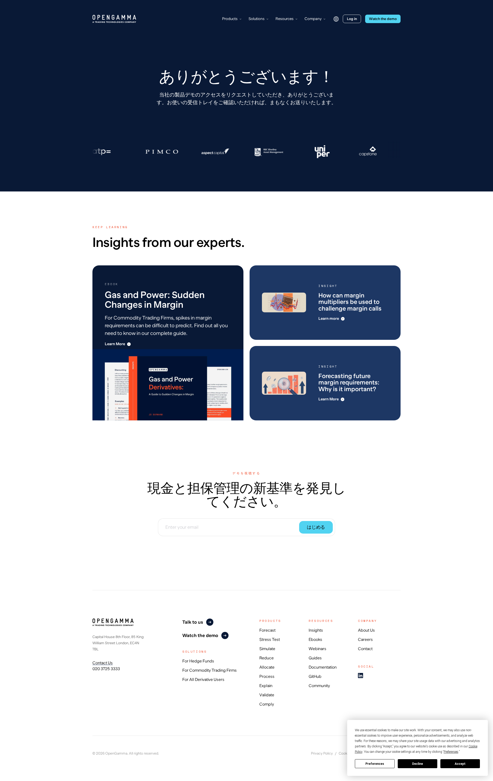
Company (313, 18)
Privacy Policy (322, 753)
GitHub (315, 676)
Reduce (266, 658)
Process (266, 676)
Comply (266, 704)
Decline (417, 764)
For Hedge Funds (198, 661)
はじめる (316, 527)
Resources (284, 18)
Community (319, 685)
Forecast (267, 630)
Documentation (323, 667)
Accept (460, 764)
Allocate (266, 667)
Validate (266, 695)
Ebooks (315, 639)
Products (230, 18)
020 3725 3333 (106, 669)
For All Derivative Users (203, 679)
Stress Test (269, 639)
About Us (366, 630)
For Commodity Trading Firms (209, 670)
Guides (315, 658)
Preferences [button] (451, 752)
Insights (316, 630)
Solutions (256, 18)
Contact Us (102, 663)
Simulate (267, 649)
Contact (365, 649)
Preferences (374, 764)
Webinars (317, 649)
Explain (265, 685)
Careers (365, 639)
